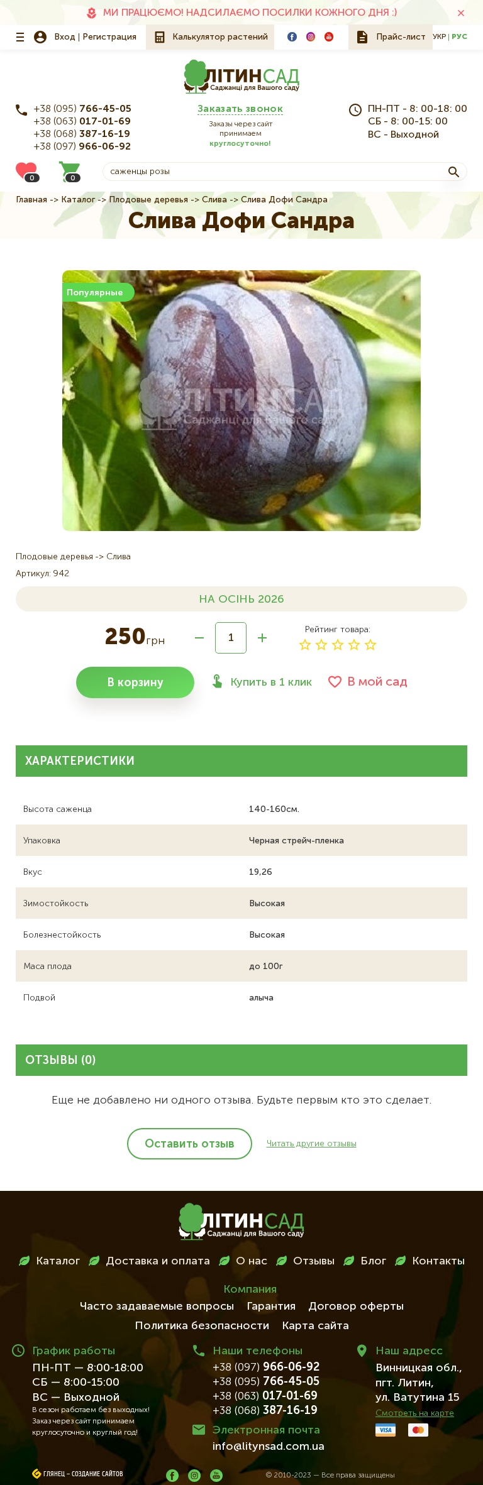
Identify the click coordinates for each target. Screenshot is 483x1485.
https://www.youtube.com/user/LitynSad (329, 36)
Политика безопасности (202, 1326)
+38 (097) (82, 147)
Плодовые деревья (148, 199)
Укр (439, 37)
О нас (251, 1261)
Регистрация (109, 37)
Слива (214, 199)
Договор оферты (356, 1306)
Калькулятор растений (220, 37)
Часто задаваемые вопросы (157, 1306)
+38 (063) (82, 122)
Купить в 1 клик (271, 682)
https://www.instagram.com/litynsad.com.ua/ (310, 36)
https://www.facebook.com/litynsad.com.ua (291, 36)
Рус (459, 37)
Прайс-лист (401, 37)
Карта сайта (315, 1326)
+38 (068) (82, 134)
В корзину (135, 683)
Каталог (78, 199)
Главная (31, 199)
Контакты (438, 1261)
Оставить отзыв (190, 1144)
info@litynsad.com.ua (269, 1446)
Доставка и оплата (158, 1261)
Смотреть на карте (414, 1413)
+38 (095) (82, 109)
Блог (373, 1261)
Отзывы (314, 1261)
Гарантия (271, 1306)
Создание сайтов (97, 1474)
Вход (64, 37)
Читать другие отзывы (312, 1143)
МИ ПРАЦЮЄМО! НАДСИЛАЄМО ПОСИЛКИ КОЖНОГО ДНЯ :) (250, 13)
